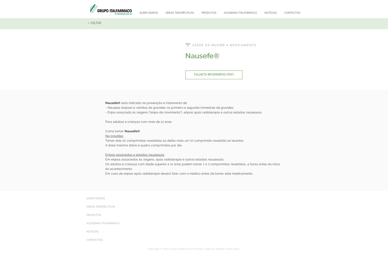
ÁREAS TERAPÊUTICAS (100, 206)
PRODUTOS (93, 215)
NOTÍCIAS (92, 231)
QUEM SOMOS (95, 198)
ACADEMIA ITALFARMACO (102, 223)
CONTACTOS (94, 239)
